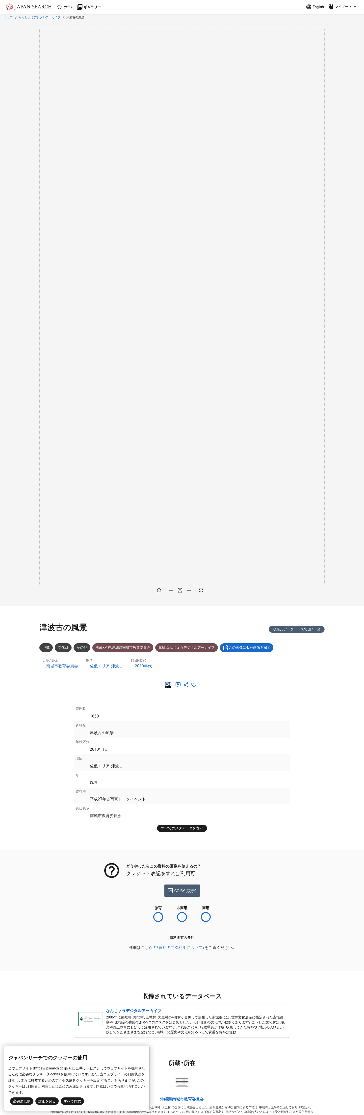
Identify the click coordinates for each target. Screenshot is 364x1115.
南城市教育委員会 (62, 666)
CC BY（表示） (185, 891)
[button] (343, 6)
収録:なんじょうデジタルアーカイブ (186, 647)
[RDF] (169, 685)
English (318, 7)
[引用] (179, 685)
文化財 (63, 647)
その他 (82, 647)
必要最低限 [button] (21, 1101)
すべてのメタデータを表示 (182, 828)
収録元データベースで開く (293, 629)
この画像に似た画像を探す (249, 647)
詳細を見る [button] (47, 1101)
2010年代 (143, 666)
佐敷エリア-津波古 (106, 666)
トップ (8, 17)
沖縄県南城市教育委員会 (182, 1099)
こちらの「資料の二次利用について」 (173, 947)
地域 (46, 647)
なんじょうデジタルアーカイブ (39, 17)
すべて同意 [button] (72, 1101)
